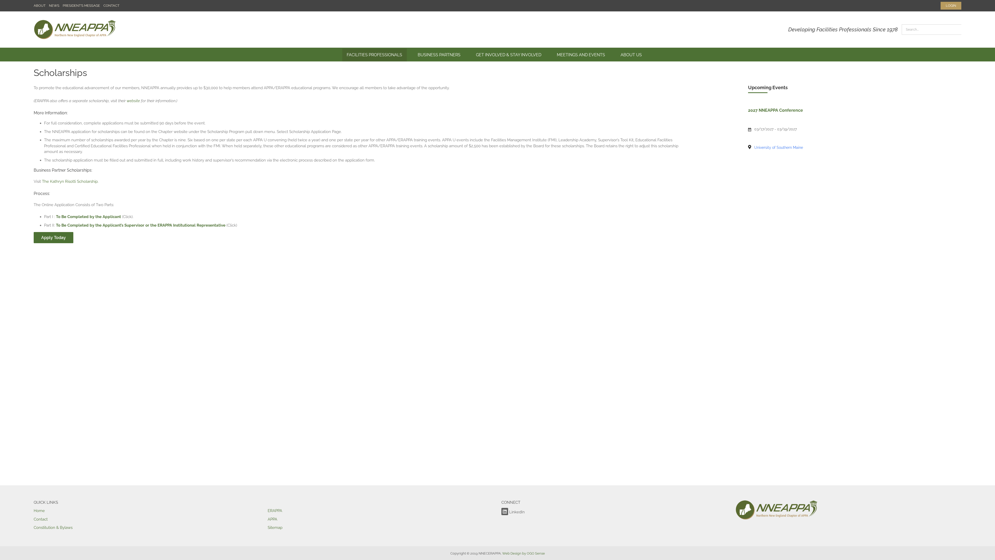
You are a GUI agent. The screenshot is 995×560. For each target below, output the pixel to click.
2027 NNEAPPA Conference (775, 110)
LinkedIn (516, 512)
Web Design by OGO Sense (523, 553)
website (133, 101)
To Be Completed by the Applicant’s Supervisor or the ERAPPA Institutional (126, 225)
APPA (272, 519)
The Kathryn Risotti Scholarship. (70, 181)
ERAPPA (275, 510)
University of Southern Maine (778, 147)
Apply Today (53, 237)
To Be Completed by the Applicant (88, 216)
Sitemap (275, 527)
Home (39, 510)
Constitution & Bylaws (53, 527)
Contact (41, 519)
